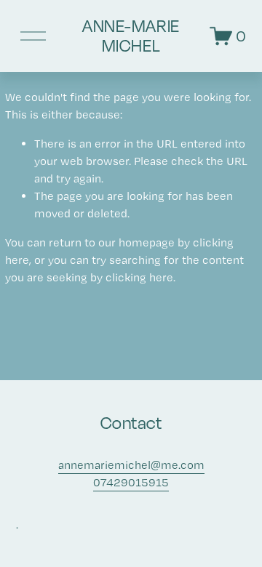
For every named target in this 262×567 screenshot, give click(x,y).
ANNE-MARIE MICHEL (130, 36)
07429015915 (131, 482)
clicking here (139, 277)
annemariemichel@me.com (131, 465)
